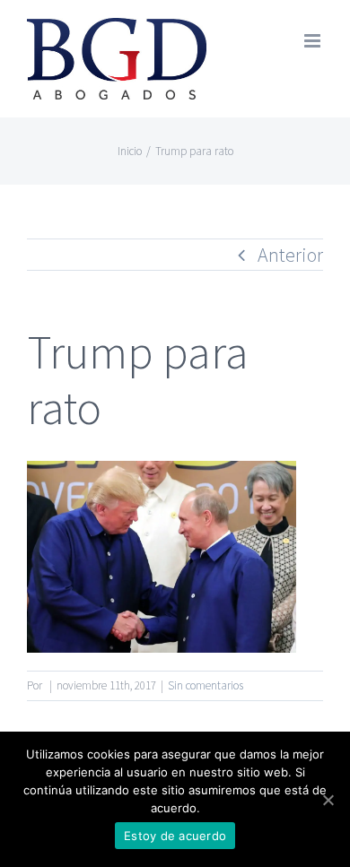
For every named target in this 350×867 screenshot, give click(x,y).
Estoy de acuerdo (175, 835)
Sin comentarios (205, 685)
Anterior (290, 254)
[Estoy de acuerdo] (328, 800)
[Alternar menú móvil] (313, 40)
